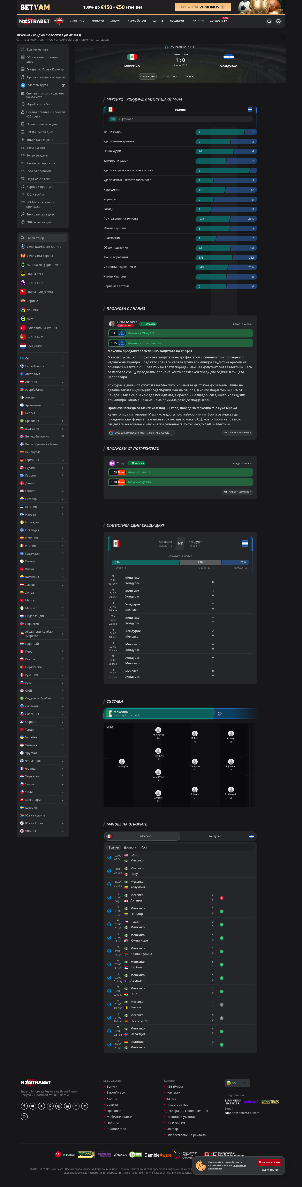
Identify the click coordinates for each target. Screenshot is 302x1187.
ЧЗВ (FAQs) (174, 1086)
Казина (157, 21)
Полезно (197, 21)
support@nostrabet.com (242, 1113)
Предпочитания (269, 1169)
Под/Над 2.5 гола (38, 179)
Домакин (130, 847)
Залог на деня (36, 148)
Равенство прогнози (41, 163)
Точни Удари (113, 132)
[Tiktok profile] (76, 1106)
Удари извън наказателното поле (127, 180)
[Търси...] (268, 21)
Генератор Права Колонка (45, 69)
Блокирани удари (116, 160)
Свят (42, 39)
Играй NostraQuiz (39, 104)
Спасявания (112, 238)
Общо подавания (116, 247)
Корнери (110, 199)
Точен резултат (37, 155)
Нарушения (112, 189)
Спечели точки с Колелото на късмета (45, 95)
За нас (171, 1099)
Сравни (112, 1104)
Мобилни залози (119, 1117)
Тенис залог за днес (41, 214)
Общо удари (112, 151)
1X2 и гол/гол (36, 194)
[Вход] (278, 21)
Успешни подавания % (120, 267)
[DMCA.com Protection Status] (135, 1154)
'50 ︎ (113, 119)
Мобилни (177, 21)
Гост (144, 847)
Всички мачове (37, 49)
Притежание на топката (121, 218)
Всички (114, 847)
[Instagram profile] (58, 1106)
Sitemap (172, 1129)
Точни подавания (116, 257)
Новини (98, 21)
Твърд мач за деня (40, 140)
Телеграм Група (37, 85)
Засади (108, 209)
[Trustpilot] (68, 1154)
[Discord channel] (24, 1116)
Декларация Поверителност (187, 1111)
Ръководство (116, 1129)
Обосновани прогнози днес (42, 59)
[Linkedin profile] (67, 1106)
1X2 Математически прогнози (40, 204)
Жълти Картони (115, 228)
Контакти (173, 1092)
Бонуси (115, 21)
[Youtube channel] (32, 1106)
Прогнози (77, 21)
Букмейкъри (137, 21)
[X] (41, 1106)
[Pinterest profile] (50, 1106)
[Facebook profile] (24, 1106)
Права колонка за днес (43, 124)
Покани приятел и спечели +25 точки (45, 114)
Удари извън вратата (119, 141)
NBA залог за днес (39, 222)
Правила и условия (181, 1117)
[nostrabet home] (36, 1082)
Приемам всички (269, 1162)
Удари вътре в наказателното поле (128, 170)
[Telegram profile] (84, 1106)
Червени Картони (116, 286)
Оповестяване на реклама (186, 1135)
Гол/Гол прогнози (39, 171)
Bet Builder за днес (40, 132)
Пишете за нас (177, 1104)
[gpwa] (86, 1154)
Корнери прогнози (40, 187)
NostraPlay (218, 21)
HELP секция (175, 1123)
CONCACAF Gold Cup (63, 39)
